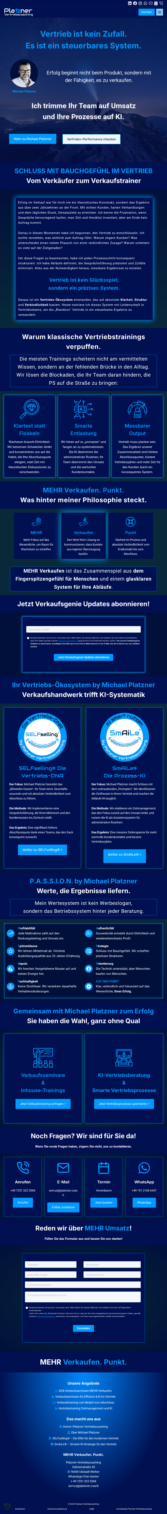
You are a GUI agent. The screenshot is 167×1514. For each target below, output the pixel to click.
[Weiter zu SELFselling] (42, 787)
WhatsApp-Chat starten (83, 1476)
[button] (7, 1507)
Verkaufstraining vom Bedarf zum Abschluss (85, 1402)
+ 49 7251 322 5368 (83, 1481)
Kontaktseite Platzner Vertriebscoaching (134, 1509)
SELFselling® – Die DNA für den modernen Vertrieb (85, 1438)
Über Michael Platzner (85, 1432)
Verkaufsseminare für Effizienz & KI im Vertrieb (85, 1396)
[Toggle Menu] (159, 12)
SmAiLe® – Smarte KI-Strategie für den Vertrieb (85, 1444)
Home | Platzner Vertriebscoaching (85, 1426)
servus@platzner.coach (83, 1485)
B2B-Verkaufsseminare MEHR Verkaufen (85, 1390)
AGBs (91, 1509)
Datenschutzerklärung (57, 1509)
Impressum (20, 1509)
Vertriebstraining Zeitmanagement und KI (85, 1408)
